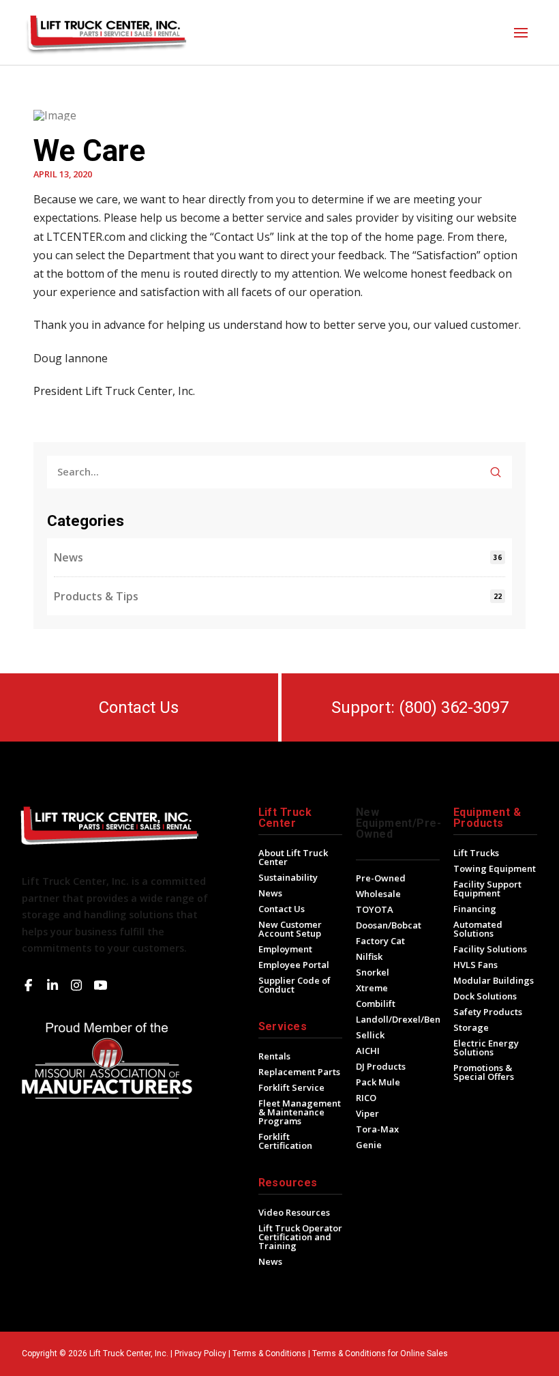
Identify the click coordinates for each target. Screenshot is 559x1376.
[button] (520, 32)
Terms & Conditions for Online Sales (380, 1353)
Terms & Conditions (269, 1353)
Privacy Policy (200, 1353)
